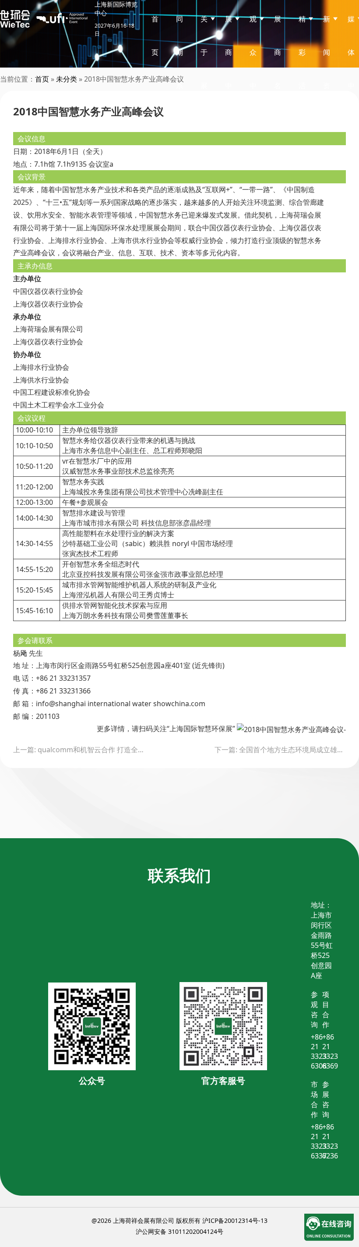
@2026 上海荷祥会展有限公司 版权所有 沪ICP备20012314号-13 (179, 1220)
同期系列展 (179, 85)
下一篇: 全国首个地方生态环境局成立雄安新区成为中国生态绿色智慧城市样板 (280, 749)
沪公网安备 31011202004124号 (179, 1231)
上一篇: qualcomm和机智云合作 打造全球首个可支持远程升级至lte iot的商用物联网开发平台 (78, 749)
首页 (154, 35)
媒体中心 (351, 69)
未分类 (66, 79)
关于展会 (204, 69)
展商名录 (277, 69)
